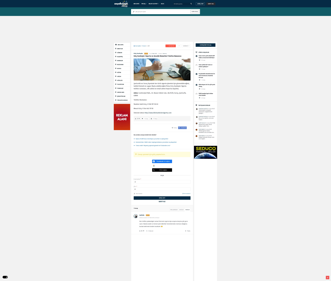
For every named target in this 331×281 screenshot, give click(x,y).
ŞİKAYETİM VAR (121, 96)
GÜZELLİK (119, 80)
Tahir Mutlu (201, 129)
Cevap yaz (150, 231)
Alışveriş (165, 53)
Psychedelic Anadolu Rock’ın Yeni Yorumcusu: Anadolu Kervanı (207, 75)
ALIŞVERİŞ (120, 56)
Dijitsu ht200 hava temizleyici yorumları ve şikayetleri (152, 139)
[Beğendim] (135, 118)
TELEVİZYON (120, 84)
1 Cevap (203, 69)
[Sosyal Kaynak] (122, 3)
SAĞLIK (119, 76)
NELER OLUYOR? (153, 3)
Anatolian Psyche (203, 108)
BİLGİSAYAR (120, 64)
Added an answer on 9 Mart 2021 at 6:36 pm (149, 217)
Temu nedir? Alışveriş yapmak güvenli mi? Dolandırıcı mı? (153, 145)
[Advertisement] (165, 29)
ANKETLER (120, 48)
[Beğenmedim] (139, 118)
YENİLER (187, 209)
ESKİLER (181, 209)
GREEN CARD (120, 92)
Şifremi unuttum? (186, 193)
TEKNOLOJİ (120, 88)
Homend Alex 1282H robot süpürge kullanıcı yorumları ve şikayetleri (156, 142)
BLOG (162, 3)
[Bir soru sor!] (327, 277)
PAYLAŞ (143, 3)
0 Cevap (203, 60)
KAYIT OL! (211, 4)
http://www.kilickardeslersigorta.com (158, 113)
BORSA (119, 68)
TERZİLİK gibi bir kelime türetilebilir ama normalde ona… (206, 131)
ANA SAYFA (136, 3)
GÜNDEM (119, 52)
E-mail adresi (137, 179)
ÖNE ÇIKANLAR (173, 209)
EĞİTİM (119, 72)
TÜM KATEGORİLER (122, 100)
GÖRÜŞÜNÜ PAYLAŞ (205, 45)
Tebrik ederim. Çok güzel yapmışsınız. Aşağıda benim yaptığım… (205, 111)
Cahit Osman (202, 123)
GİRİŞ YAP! (200, 4)
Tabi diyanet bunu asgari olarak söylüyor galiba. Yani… (207, 124)
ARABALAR (120, 60)
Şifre (135, 186)
